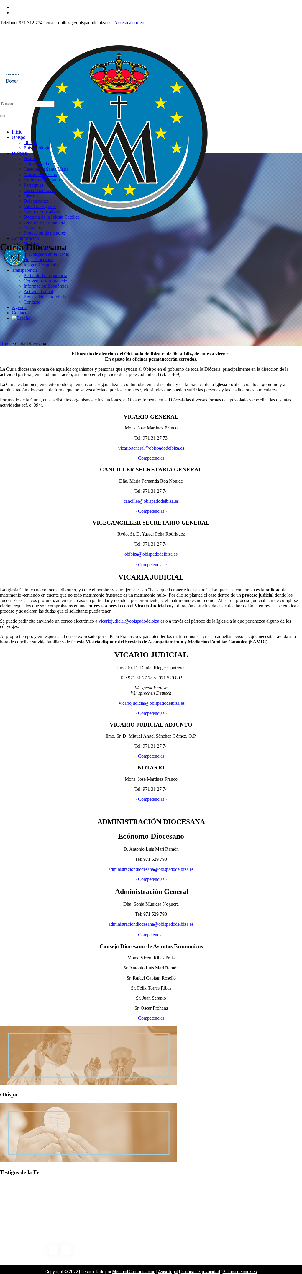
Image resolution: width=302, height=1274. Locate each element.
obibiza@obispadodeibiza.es (151, 554)
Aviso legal (168, 1271)
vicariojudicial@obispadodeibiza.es (131, 621)
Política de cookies (240, 1271)
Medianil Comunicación (133, 1271)
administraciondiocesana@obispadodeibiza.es (151, 869)
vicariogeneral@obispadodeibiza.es (151, 447)
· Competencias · (151, 458)
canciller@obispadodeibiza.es (151, 501)
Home (6, 343)
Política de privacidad (200, 1271)
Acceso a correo (129, 22)
